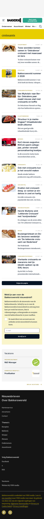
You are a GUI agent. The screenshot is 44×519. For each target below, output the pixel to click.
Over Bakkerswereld (14, 400)
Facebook (5, 461)
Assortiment (6, 447)
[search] (40, 26)
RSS (3, 470)
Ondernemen (7, 443)
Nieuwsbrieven (11, 396)
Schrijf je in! (22, 336)
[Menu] (3, 20)
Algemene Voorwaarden (20, 504)
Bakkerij (5, 431)
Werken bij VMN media (10, 485)
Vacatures (5, 481)
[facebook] (4, 512)
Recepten (5, 427)
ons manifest (7, 498)
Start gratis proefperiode (32, 20)
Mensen (5, 439)
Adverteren (6, 412)
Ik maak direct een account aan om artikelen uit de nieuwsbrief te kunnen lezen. (23, 322)
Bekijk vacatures (33, 384)
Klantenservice (7, 408)
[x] (10, 512)
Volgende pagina (22, 283)
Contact (5, 416)
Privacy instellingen (20, 506)
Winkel (4, 435)
